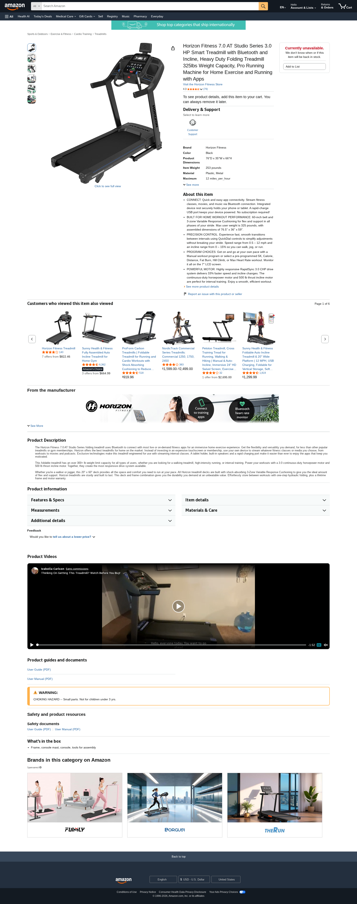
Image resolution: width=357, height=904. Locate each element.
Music (126, 16)
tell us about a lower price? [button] (72, 536)
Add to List (293, 66)
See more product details (202, 286)
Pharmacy (140, 16)
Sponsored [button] (33, 767)
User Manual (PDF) (40, 678)
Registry (112, 16)
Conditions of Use (127, 892)
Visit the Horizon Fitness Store (203, 84)
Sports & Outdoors (37, 34)
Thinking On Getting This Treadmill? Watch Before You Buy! (80, 573)
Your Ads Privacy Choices (223, 892)
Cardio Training (83, 34)
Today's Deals (43, 16)
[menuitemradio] (319, 645)
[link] (59, 348)
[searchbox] (150, 6)
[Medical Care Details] (75, 16)
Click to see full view (108, 186)
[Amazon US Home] (123, 881)
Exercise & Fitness (61, 34)
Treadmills (100, 34)
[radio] (31, 48)
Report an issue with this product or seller (215, 294)
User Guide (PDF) (39, 669)
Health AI (24, 16)
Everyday (157, 16)
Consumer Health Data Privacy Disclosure (182, 892)
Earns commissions (77, 568)
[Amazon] (15, 6)
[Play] (30, 645)
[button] (9, 16)
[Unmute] (326, 644)
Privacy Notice (148, 892)
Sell (100, 16)
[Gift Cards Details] (94, 16)
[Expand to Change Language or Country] (285, 7)
